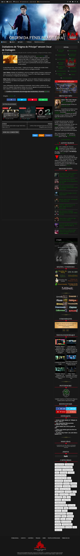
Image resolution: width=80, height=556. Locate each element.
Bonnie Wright (63, 472)
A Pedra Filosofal (69, 464)
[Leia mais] (62, 153)
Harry (67, 135)
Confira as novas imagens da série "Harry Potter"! (68, 193)
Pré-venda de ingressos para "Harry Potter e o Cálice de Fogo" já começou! (68, 225)
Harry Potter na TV (64, 494)
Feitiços (29, 42)
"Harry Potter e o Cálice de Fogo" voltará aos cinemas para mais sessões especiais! (67, 231)
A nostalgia (73, 67)
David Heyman (58, 483)
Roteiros (63, 519)
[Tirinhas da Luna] (61, 280)
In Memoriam (73, 71)
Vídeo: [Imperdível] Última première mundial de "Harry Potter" (64, 423)
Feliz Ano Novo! (41, 116)
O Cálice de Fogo (66, 500)
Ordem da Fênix (65, 106)
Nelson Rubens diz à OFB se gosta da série (65, 427)
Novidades (34, 52)
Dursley (57, 136)
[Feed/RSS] (77, 2)
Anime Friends (40, 56)
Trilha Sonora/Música (67, 524)
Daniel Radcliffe (58, 481)
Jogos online (33, 1)
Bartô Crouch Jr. (71, 112)
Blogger (41, 135)
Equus (56, 489)
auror (64, 101)
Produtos (65, 511)
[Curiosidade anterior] (63, 330)
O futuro (73, 74)
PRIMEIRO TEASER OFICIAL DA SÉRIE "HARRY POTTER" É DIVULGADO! (67, 206)
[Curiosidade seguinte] (67, 330)
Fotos (56, 494)
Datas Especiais (39, 108)
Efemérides (5, 108)
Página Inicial (15, 538)
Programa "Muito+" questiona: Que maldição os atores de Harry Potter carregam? (60, 349)
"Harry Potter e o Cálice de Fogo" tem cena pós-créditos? (67, 219)
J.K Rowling (72, 494)
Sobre (44, 538)
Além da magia (72, 50)
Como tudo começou (61, 50)
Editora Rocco (58, 486)
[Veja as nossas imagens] (75, 2)
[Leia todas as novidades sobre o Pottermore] (67, 288)
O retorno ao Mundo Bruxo (72, 54)
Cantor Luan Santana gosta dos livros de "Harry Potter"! (65, 430)
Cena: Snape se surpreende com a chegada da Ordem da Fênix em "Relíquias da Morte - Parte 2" (71, 349)
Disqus (35, 135)
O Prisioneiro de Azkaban (61, 505)
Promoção (57, 516)
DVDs (69, 478)
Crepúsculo (71, 472)
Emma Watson (67, 486)
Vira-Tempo (68, 527)
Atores (56, 472)
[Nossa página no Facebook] (68, 2)
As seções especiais (61, 63)
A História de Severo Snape (60, 363)
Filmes (20, 42)
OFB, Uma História (67, 78)
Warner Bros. (58, 530)
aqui (45, 91)
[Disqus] (27, 156)
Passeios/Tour (73, 508)
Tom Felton (57, 524)
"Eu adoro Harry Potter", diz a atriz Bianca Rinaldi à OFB (66, 433)
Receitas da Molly (40, 42)
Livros (12, 42)
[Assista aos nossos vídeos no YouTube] (73, 2)
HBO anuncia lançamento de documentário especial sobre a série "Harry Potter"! (68, 187)
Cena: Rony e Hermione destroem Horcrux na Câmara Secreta (71, 363)
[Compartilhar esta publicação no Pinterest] (32, 99)
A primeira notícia (61, 55)
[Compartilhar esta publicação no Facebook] (11, 99)
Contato (10, 1)
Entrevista (74, 486)
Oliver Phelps (72, 505)
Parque (66, 508)
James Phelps (58, 497)
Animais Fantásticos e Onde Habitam (63, 467)
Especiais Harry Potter (65, 489)
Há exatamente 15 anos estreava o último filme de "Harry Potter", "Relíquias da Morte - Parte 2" (68, 175)
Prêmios (4, 54)
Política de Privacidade (44, 1)
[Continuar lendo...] (66, 139)
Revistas (57, 519)
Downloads (66, 483)
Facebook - (48, 135)
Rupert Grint (69, 519)
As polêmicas (73, 63)
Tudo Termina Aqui (59, 527)
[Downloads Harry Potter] (61, 284)
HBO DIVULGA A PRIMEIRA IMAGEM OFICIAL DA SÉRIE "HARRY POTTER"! (68, 212)
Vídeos (4, 42)
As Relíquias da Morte (68, 470)
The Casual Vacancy (66, 521)
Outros (49, 52)
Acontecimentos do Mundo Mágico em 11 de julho (10, 115)
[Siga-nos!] (70, 2)
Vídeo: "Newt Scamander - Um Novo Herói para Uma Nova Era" (71, 376)
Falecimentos (68, 491)
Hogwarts (57, 112)
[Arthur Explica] (61, 275)
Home (4, 1)
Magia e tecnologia (72, 59)
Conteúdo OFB (25, 1)
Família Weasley (71, 136)
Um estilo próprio (61, 59)
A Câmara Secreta (59, 464)
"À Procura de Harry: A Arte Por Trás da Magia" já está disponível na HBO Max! (68, 181)
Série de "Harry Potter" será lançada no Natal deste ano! (68, 200)
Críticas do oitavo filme (60, 475)
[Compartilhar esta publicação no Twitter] (21, 99)
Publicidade (70, 516)
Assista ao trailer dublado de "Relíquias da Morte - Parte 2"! (66, 420)
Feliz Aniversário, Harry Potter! (26, 115)
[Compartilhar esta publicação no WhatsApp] (43, 99)
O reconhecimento (61, 71)
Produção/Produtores (60, 513)
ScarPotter (11, 96)
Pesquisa (17, 1)
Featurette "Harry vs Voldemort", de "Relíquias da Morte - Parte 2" (60, 376)
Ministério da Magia (66, 103)
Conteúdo (30, 538)
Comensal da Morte (60, 113)
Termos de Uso (66, 538)
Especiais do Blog (59, 491)
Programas (69, 513)
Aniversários (23, 108)
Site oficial (57, 521)
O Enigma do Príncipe (43, 52)
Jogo (64, 497)
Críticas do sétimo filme (60, 478)
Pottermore (58, 511)
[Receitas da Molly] (61, 272)
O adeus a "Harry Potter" (61, 74)
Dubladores (73, 483)
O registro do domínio (61, 67)
